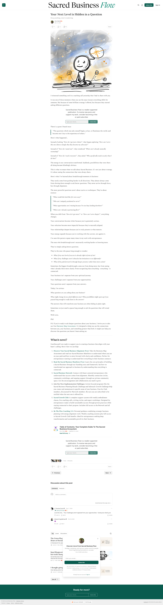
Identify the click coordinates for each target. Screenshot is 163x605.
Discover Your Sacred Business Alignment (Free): (71, 351)
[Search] (138, 5)
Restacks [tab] (61, 488)
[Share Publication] (142, 5)
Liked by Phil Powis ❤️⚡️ (61, 510)
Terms (12, 603)
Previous (57, 473)
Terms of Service (92, 566)
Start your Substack (78, 602)
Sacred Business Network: (63, 373)
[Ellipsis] (111, 508)
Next (107, 473)
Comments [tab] (55, 488)
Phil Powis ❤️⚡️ (59, 21)
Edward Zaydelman (60, 519)
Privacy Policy (87, 569)
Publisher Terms (20, 601)
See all (54, 579)
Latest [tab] (57, 533)
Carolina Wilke (61, 572)
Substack (146, 602)
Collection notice (19, 603)
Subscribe (149, 5)
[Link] (48, 339)
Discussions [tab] (63, 533)
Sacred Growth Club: (61, 397)
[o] (105, 555)
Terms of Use (75, 568)
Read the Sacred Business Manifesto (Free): (69, 362)
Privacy (8, 603)
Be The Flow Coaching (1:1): (64, 411)
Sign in (158, 5)
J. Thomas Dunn (59, 508)
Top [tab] (53, 533)
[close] (97, 538)
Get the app (88, 602)
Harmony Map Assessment (66, 326)
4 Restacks (70, 461)
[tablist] (58, 488)
